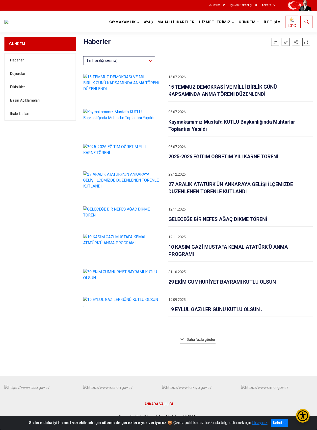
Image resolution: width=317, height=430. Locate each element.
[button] (296, 42)
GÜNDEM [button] (247, 22)
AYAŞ (148, 22)
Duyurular (17, 73)
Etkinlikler (17, 87)
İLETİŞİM (272, 22)
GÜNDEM (17, 44)
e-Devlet (214, 5)
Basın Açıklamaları (25, 100)
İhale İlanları (19, 113)
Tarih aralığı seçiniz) (101, 60)
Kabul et (279, 423)
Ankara (266, 5)
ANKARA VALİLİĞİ (158, 404)
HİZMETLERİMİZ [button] (215, 22)
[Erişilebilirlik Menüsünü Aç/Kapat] (303, 416)
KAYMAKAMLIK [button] (122, 22)
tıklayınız (259, 422)
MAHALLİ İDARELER (176, 22)
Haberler (17, 60)
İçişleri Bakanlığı (241, 5)
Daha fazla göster (201, 340)
